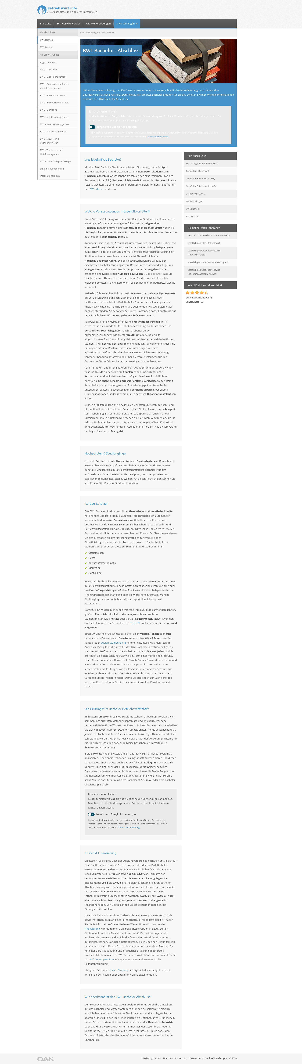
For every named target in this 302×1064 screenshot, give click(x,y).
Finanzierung (92, 928)
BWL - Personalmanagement (55, 124)
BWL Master (97, 189)
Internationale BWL (50, 175)
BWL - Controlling (49, 69)
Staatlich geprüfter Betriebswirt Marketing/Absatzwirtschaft (204, 271)
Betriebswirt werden (69, 23)
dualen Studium (118, 970)
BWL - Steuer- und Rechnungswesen (49, 140)
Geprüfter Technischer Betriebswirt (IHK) (209, 235)
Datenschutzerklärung (157, 136)
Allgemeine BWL (48, 62)
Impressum (181, 1058)
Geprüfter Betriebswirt (197, 170)
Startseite (45, 23)
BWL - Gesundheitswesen (53, 95)
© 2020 (233, 1058)
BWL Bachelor (193, 208)
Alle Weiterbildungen (98, 23)
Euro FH (135, 623)
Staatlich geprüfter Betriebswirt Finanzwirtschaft (204, 252)
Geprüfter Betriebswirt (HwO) (201, 186)
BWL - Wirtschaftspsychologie (55, 161)
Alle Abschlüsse (47, 32)
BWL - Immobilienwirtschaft (54, 102)
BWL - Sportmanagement (53, 131)
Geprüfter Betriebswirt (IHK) (200, 178)
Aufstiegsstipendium (101, 959)
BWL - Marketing (48, 109)
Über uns (168, 1058)
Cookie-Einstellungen (216, 1058)
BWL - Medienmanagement (54, 117)
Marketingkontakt (151, 1058)
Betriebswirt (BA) (194, 201)
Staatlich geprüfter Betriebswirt (202, 163)
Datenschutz (196, 1058)
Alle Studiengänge (127, 23)
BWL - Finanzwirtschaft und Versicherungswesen (54, 86)
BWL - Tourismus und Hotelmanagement (51, 152)
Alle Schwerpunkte (49, 54)
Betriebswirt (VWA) (195, 193)
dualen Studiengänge (113, 642)
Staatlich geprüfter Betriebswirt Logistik (208, 262)
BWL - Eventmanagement (53, 76)
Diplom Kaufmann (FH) (52, 168)
